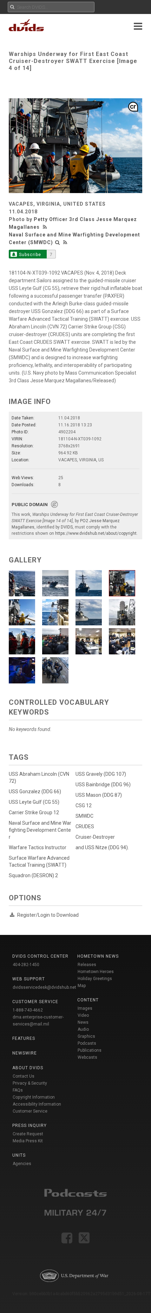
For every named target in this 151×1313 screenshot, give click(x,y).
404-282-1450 (26, 964)
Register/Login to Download (48, 915)
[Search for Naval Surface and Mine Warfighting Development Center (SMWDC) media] (57, 242)
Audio (83, 1029)
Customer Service (30, 1111)
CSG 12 (84, 805)
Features (23, 1038)
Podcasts (87, 1043)
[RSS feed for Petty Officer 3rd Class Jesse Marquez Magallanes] (46, 227)
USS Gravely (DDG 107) (101, 774)
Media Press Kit (28, 1140)
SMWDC (84, 816)
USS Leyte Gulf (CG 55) (34, 802)
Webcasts (87, 1057)
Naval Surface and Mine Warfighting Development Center (40, 830)
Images (85, 1008)
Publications (89, 1050)
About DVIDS (27, 1067)
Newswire (24, 1053)
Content (88, 1000)
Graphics (86, 1036)
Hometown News (98, 956)
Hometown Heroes (96, 971)
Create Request (28, 1133)
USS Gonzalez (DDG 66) (35, 791)
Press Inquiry (29, 1125)
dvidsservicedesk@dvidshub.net (44, 987)
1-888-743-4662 (28, 1010)
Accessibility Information (37, 1104)
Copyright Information (34, 1097)
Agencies (22, 1163)
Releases (87, 964)
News (83, 1022)
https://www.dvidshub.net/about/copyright (96, 533)
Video (83, 1015)
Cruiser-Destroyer (95, 837)
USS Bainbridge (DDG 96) (103, 784)
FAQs (18, 1090)
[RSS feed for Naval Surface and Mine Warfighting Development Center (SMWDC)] (65, 242)
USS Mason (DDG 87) (99, 795)
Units (19, 1155)
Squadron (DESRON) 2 (33, 875)
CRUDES (85, 826)
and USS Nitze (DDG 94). (102, 847)
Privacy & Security (30, 1083)
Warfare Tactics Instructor (37, 847)
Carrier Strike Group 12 (34, 812)
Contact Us (23, 1076)
